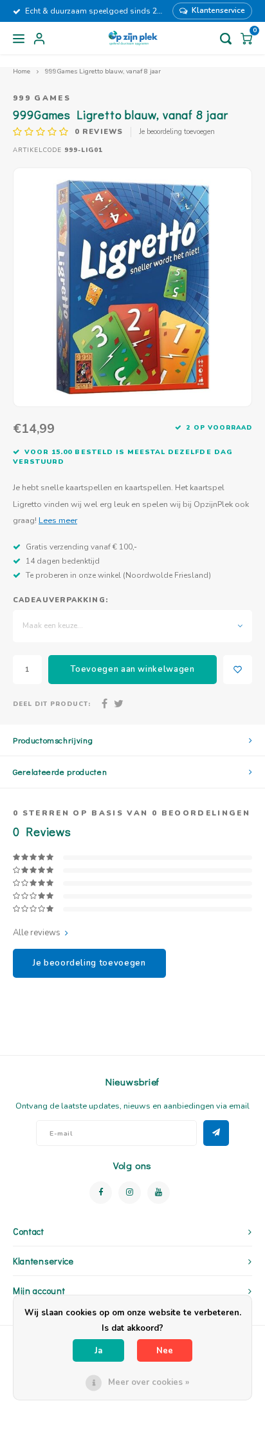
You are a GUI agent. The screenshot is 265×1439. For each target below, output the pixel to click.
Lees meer (58, 520)
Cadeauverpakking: (60, 600)
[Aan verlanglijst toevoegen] (237, 669)
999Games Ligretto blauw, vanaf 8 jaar (103, 71)
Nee (164, 1351)
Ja (98, 1351)
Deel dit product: (52, 704)
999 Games (42, 98)
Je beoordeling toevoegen (177, 132)
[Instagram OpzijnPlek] (129, 1192)
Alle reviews (36, 933)
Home (21, 71)
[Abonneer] (216, 1133)
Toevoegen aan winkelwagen (132, 669)
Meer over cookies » (148, 1382)
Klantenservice (218, 10)
